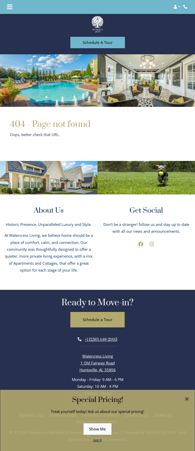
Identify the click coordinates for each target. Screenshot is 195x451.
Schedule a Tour (97, 319)
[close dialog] (187, 399)
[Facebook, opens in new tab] (141, 244)
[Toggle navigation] (9, 7)
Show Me (97, 428)
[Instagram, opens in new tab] (152, 244)
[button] (177, 7)
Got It (97, 440)
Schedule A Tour (97, 42)
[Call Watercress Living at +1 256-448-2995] (186, 7)
